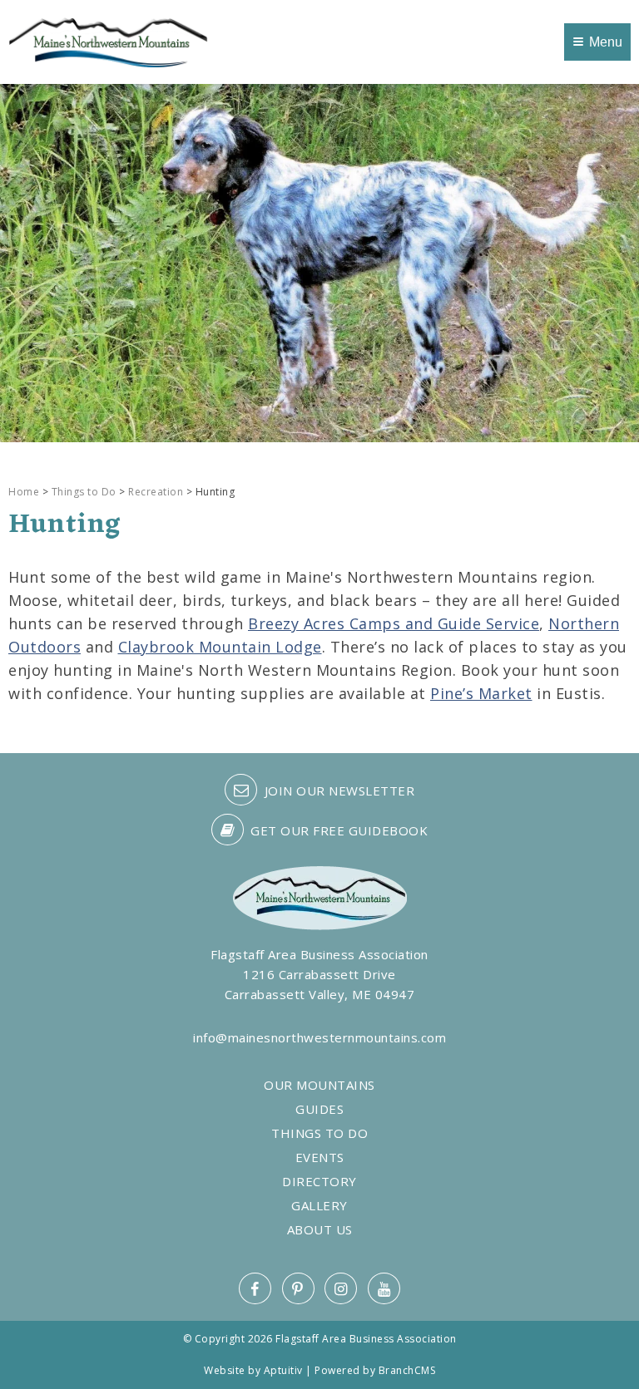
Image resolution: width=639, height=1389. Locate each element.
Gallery (319, 1205)
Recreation (155, 492)
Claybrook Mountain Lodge (220, 647)
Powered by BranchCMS (375, 1370)
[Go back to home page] (108, 41)
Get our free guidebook (337, 830)
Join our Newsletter (337, 790)
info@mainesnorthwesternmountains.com (319, 1037)
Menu (605, 42)
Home (23, 492)
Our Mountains (319, 1085)
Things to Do (84, 492)
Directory (319, 1181)
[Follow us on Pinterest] (298, 1288)
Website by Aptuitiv (253, 1370)
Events (319, 1157)
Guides (319, 1109)
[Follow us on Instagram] (340, 1288)
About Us (320, 1230)
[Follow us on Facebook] (255, 1288)
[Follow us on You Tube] (384, 1288)
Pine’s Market (481, 693)
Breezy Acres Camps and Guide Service (393, 623)
